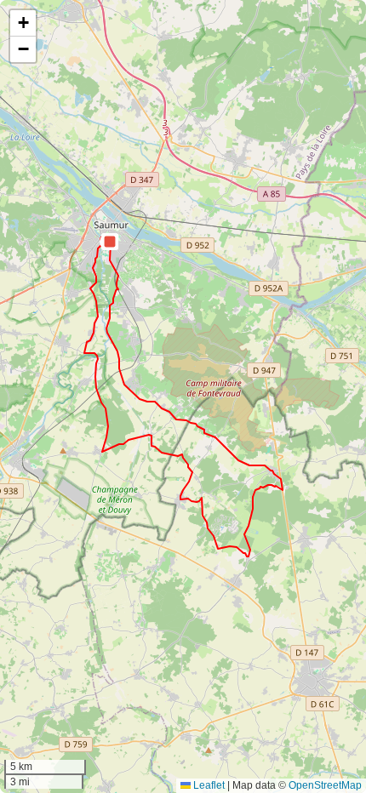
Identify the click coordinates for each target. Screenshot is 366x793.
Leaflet (208, 785)
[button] (109, 241)
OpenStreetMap (325, 785)
